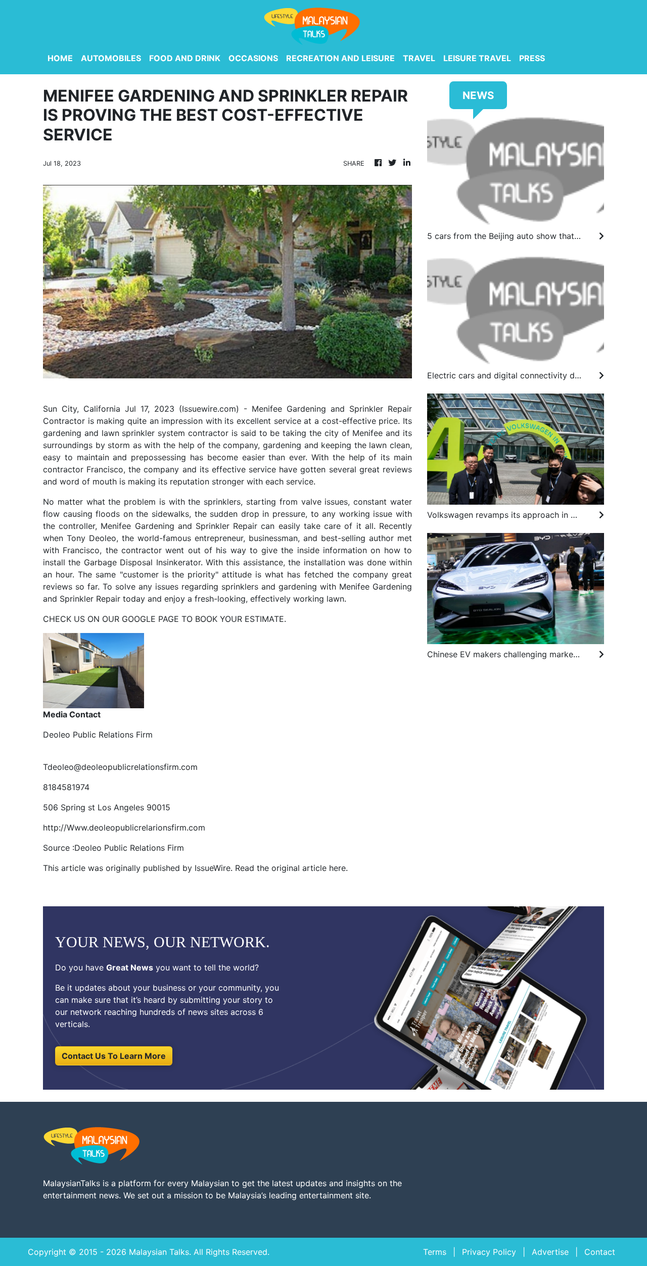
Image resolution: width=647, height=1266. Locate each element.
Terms (434, 1252)
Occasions (253, 58)
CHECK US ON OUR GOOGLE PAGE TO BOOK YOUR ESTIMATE (163, 619)
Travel (419, 58)
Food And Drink (184, 58)
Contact (599, 1252)
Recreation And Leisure (340, 58)
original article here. (309, 868)
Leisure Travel (477, 58)
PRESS (532, 58)
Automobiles (111, 58)
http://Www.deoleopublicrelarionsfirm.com (124, 827)
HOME (60, 58)
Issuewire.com (209, 409)
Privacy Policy (489, 1252)
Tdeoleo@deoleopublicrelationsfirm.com (120, 767)
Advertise (550, 1252)
